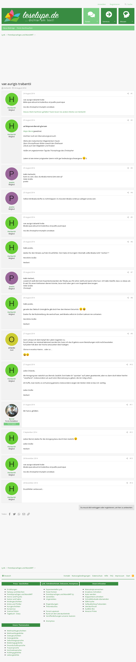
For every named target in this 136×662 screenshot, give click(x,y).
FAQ (111, 576)
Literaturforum (91, 606)
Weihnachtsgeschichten (16, 630)
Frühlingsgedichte (14, 652)
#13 (131, 458)
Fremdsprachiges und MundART (20, 594)
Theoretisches (52, 606)
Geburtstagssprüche (15, 640)
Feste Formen (51, 592)
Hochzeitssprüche (14, 650)
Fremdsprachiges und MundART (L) (60, 594)
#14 (131, 483)
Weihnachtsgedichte (15, 633)
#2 (132, 120)
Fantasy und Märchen (15, 592)
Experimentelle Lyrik (54, 589)
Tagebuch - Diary (13, 613)
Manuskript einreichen (94, 589)
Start (128, 576)
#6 (132, 242)
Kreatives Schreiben (93, 592)
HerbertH (7, 88)
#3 (132, 168)
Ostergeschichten (14, 635)
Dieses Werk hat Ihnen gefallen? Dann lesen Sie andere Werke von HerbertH (54, 112)
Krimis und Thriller (14, 604)
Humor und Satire (14, 599)
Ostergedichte (12, 638)
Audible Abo (90, 609)
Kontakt (67, 576)
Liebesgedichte (13, 655)
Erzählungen (12, 589)
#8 (132, 298)
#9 (132, 333)
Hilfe (106, 576)
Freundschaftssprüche (16, 645)
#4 (132, 192)
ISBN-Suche (89, 601)
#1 (132, 93)
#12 (131, 432)
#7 (132, 272)
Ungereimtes (51, 599)
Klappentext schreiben (94, 596)
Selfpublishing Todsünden (95, 604)
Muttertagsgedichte (15, 643)
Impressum (119, 576)
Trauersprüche (13, 648)
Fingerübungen (52, 604)
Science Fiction (13, 611)
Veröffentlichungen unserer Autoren (60, 616)
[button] (91, 16)
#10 (131, 364)
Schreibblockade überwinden (97, 599)
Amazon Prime (91, 611)
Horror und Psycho (14, 596)
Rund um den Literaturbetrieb (58, 613)
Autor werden (90, 594)
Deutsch (7, 576)
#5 (132, 217)
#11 (131, 405)
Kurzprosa (11, 609)
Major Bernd (28, 131)
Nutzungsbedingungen (81, 576)
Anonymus (50, 621)
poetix (11, 182)
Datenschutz (97, 576)
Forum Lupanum (52, 611)
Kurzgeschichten (13, 606)
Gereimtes (50, 596)
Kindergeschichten (14, 601)
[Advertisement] (68, 58)
